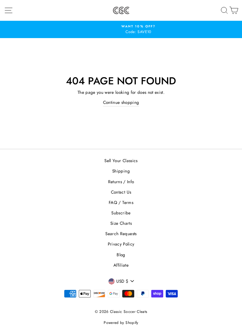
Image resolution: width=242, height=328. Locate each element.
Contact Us (121, 192)
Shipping (121, 171)
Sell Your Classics (120, 160)
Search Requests (120, 233)
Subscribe (120, 213)
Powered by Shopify (121, 322)
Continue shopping (121, 102)
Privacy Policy (121, 244)
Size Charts (121, 223)
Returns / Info (121, 181)
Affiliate (121, 265)
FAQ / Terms (121, 202)
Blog (121, 255)
